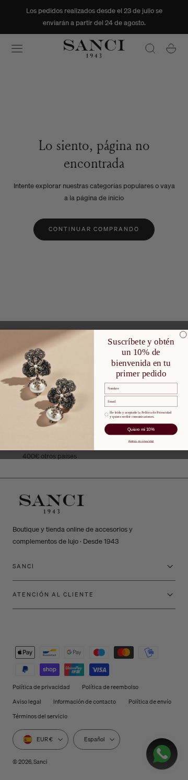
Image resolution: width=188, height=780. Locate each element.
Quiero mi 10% (141, 429)
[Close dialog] (183, 334)
